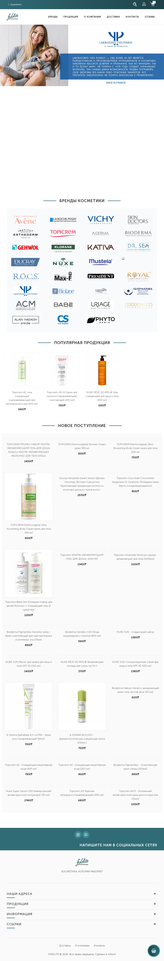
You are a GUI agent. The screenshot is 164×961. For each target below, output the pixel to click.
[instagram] (78, 835)
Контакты (132, 16)
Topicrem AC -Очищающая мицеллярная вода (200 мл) (82, 766)
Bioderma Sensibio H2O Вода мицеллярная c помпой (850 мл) (82, 633)
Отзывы (150, 16)
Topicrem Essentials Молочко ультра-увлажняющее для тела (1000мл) (135, 556)
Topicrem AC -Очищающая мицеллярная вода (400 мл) (28, 766)
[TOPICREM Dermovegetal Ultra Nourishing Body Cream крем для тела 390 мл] (28, 496)
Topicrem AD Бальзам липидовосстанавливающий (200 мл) (82, 793)
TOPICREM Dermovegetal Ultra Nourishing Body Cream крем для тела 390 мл (29, 528)
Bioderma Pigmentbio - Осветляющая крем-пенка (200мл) (135, 766)
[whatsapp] (86, 835)
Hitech (112, 954)
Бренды (53, 16)
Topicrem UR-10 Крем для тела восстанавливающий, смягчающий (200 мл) (62, 396)
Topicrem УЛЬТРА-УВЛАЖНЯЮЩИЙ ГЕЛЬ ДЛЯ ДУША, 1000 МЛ (81, 556)
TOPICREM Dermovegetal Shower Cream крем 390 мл (82, 446)
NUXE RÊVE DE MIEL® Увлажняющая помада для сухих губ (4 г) (82, 663)
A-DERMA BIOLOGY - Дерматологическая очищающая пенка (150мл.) (82, 738)
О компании (92, 16)
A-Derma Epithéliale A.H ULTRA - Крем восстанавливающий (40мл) (28, 736)
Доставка (113, 16)
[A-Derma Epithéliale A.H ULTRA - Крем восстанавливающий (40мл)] (28, 706)
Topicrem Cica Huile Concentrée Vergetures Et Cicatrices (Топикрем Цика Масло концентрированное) (135, 482)
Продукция (70, 16)
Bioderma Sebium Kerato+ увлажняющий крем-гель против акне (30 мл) (135, 690)
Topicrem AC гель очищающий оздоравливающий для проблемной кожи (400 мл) (22, 398)
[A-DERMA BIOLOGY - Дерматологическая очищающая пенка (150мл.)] (81, 706)
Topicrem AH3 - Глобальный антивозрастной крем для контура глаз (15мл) (135, 795)
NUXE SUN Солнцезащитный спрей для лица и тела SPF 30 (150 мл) (135, 663)
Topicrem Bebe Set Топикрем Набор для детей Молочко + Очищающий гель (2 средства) (28, 605)
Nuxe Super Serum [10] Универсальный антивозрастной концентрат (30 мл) (28, 793)
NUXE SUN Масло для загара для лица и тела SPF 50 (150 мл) (28, 663)
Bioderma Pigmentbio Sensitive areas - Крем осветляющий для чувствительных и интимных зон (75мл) (28, 635)
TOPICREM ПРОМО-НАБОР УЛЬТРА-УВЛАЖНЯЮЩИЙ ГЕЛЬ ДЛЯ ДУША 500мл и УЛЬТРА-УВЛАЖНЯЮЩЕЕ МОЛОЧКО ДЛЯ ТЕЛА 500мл (29, 450)
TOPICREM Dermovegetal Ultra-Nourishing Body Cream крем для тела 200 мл (135, 448)
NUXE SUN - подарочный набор (135, 631)
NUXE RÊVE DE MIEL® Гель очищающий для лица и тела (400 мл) (102, 396)
